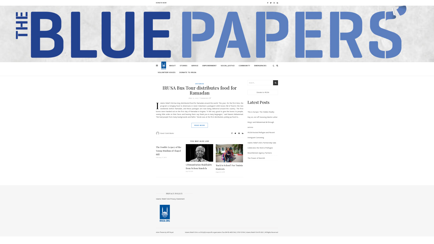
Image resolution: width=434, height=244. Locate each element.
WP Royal (170, 232)
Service (194, 65)
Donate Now (161, 3)
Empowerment (209, 65)
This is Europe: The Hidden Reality (261, 112)
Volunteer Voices (166, 72)
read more (199, 125)
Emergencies (260, 65)
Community (244, 65)
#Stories (199, 84)
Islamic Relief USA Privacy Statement (170, 199)
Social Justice (228, 65)
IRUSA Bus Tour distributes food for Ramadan (200, 90)
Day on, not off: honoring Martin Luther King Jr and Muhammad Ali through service (263, 122)
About (172, 65)
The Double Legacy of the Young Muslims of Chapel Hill (168, 151)
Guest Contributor (167, 133)
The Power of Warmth (256, 158)
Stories (183, 65)
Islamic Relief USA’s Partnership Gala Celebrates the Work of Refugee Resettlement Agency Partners (262, 148)
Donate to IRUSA (187, 72)
